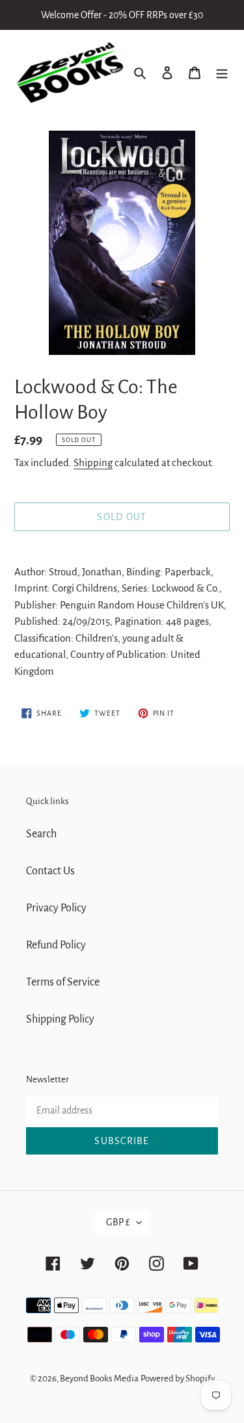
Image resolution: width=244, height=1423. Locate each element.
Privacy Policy (56, 908)
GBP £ (118, 1222)
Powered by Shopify (178, 1378)
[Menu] (222, 73)
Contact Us (50, 871)
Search (41, 834)
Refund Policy (56, 945)
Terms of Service (63, 982)
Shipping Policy (60, 1019)
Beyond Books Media (99, 1378)
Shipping (93, 462)
